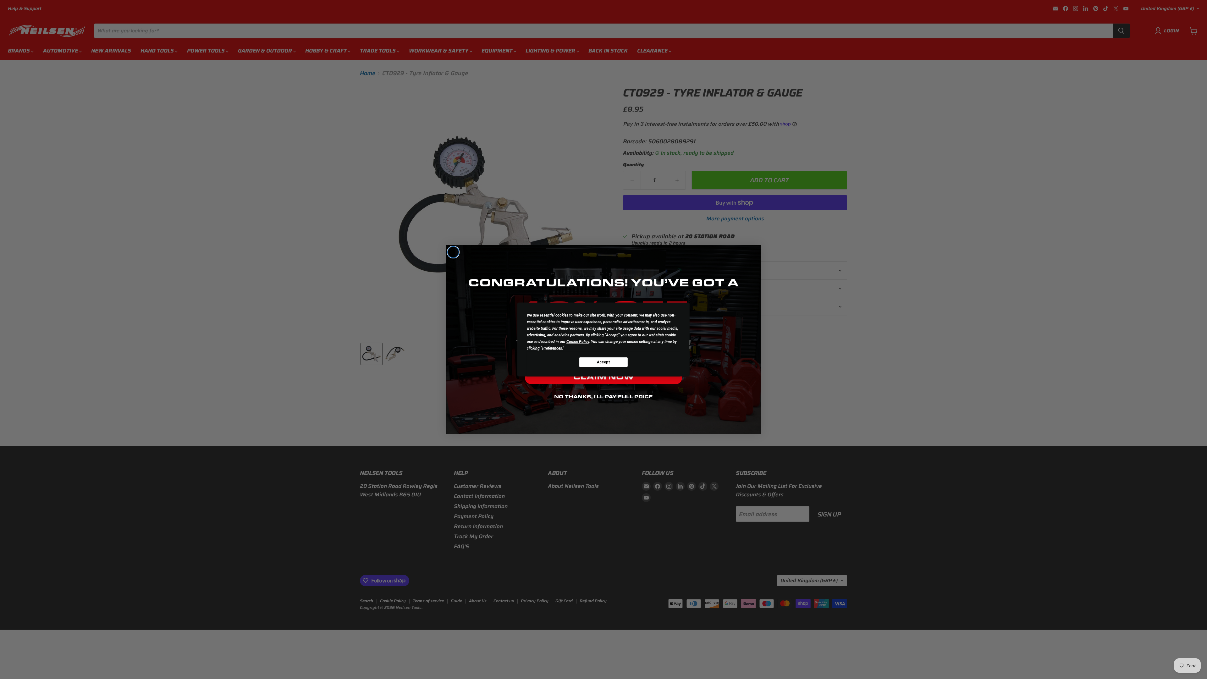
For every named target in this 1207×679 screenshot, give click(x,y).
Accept (603, 362)
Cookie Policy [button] (577, 342)
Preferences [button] (552, 348)
